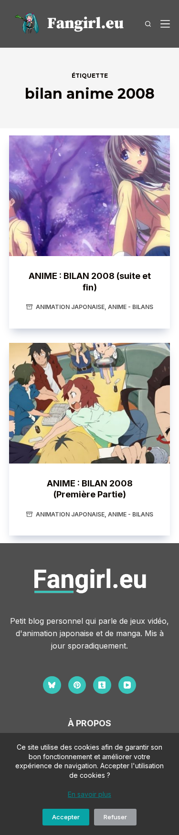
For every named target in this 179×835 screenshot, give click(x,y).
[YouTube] (127, 685)
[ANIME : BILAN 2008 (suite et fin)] (89, 195)
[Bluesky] (52, 685)
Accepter (66, 817)
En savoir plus (89, 794)
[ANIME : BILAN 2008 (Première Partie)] (89, 403)
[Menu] (165, 24)
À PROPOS (89, 723)
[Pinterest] (77, 685)
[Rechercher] (148, 24)
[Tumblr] (102, 685)
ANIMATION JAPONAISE (70, 306)
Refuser (115, 817)
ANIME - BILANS (130, 306)
